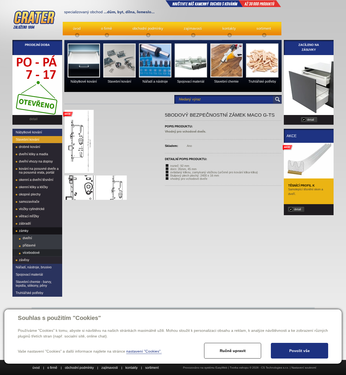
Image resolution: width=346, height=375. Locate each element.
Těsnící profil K (301, 185)
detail (310, 119)
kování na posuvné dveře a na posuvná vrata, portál (39, 170)
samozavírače (29, 202)
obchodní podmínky (147, 28)
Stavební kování (27, 139)
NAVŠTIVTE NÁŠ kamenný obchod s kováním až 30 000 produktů (223, 3)
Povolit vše (299, 351)
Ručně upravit (233, 351)
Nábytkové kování (29, 132)
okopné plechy (30, 194)
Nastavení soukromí (303, 367)
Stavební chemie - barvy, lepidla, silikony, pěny (34, 284)
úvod (77, 28)
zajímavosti (193, 28)
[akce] (309, 176)
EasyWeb (221, 367)
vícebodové (31, 253)
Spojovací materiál (29, 274)
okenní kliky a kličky (33, 187)
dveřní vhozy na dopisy (36, 161)
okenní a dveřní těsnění (36, 180)
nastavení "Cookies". (144, 351)
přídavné (29, 245)
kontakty (229, 28)
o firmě (106, 28)
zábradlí (25, 223)
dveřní (27, 238)
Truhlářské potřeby (29, 293)
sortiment (264, 28)
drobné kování (29, 147)
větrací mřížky (29, 216)
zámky (23, 231)
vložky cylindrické (32, 209)
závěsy (24, 260)
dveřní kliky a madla (33, 154)
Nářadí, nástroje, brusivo (34, 267)
